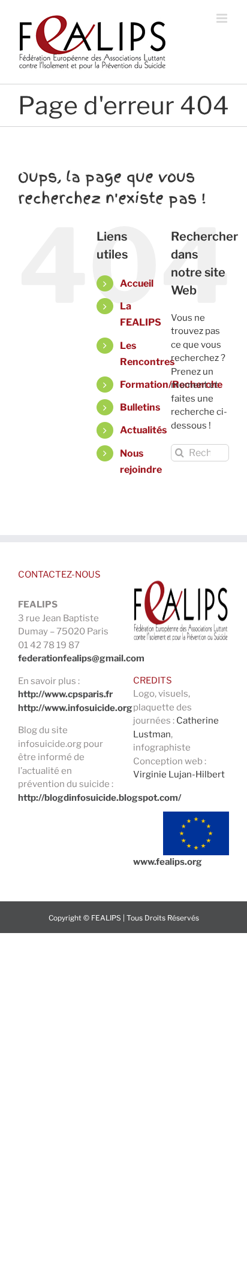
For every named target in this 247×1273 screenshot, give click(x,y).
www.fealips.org (167, 861)
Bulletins (140, 407)
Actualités (143, 430)
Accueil (136, 283)
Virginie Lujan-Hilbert (179, 774)
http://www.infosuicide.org (75, 708)
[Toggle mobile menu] (222, 18)
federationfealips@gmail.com (81, 658)
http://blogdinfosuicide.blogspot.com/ (99, 797)
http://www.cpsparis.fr (65, 694)
